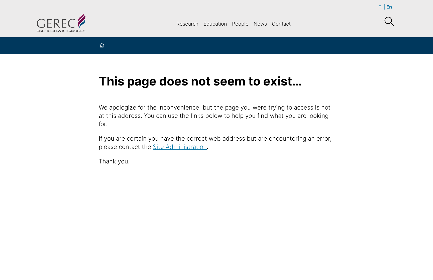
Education (215, 24)
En (389, 7)
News (260, 24)
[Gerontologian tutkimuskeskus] (61, 23)
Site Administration (180, 146)
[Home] (102, 45)
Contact (281, 24)
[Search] (389, 22)
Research (187, 24)
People (240, 24)
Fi (380, 7)
